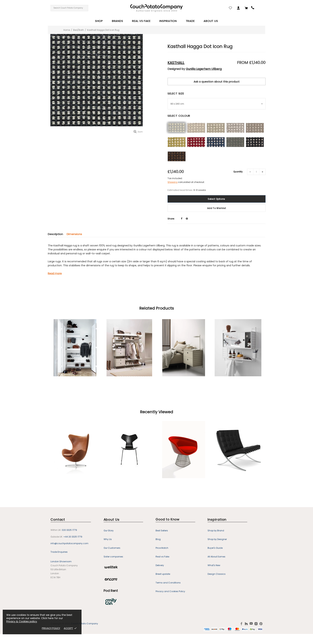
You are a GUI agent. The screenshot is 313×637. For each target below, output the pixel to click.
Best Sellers (162, 530)
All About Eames (216, 556)
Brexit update (163, 573)
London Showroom (61, 561)
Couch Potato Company (84, 623)
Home (66, 29)
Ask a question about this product (217, 81)
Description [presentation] (55, 234)
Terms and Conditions (168, 582)
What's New (214, 565)
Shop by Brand (216, 530)
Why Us (108, 539)
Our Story (109, 530)
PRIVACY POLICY (51, 628)
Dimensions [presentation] (74, 234)
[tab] (57, 234)
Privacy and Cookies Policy (170, 591)
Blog (158, 539)
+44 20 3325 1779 (72, 536)
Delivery (160, 565)
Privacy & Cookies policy (21, 621)
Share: (171, 218)
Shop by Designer (217, 539)
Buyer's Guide (215, 547)
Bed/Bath (78, 29)
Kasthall (176, 62)
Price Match (162, 547)
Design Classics (217, 573)
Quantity (238, 171)
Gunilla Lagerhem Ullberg (204, 69)
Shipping (173, 182)
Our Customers (112, 547)
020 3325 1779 (69, 530)
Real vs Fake (162, 556)
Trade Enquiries (59, 551)
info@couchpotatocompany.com (69, 543)
